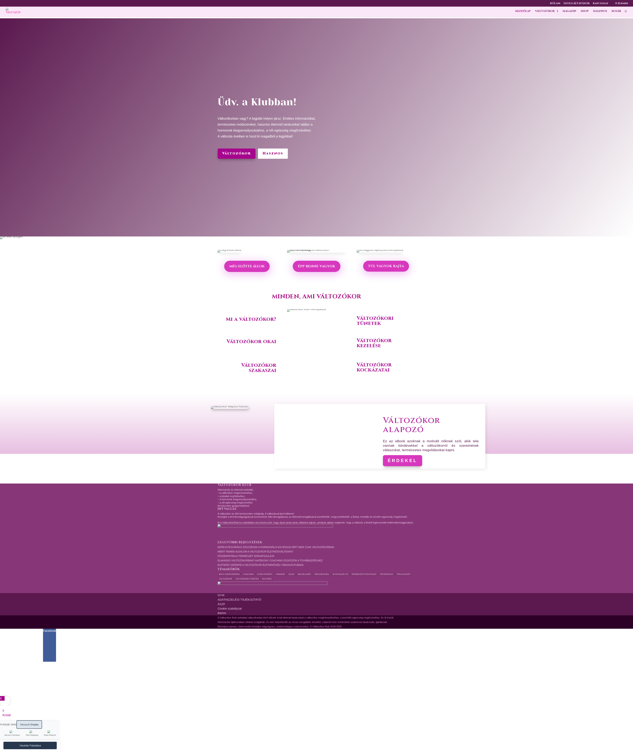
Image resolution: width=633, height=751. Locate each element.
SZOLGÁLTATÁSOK (576, 3)
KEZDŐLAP (523, 11)
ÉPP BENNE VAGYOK (316, 266)
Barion (222, 613)
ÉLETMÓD (267, 579)
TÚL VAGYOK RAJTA (386, 266)
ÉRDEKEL (402, 460)
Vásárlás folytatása (30, 745)
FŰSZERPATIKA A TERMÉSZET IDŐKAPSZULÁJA (246, 556)
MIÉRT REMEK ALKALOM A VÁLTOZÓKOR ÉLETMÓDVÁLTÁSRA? (255, 551)
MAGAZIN (569, 11)
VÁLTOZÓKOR (545, 11)
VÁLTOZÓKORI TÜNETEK (247, 579)
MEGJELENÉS (304, 574)
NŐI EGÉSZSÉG (321, 574)
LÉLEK (291, 574)
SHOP (585, 11)
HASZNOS (600, 11)
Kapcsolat (600, 3)
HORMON (280, 574)
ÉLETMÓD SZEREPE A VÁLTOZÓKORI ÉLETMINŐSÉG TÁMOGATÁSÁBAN (260, 565)
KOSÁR (616, 11)
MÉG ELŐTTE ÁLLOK (247, 266)
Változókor (236, 153)
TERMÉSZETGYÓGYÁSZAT (364, 574)
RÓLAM (555, 3)
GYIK (221, 595)
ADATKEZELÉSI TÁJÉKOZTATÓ (239, 599)
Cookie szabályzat (230, 608)
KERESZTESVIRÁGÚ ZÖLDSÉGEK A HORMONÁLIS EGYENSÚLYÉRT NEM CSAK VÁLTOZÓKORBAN (276, 547)
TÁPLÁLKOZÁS (403, 574)
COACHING (248, 574)
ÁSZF (221, 604)
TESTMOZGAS (386, 574)
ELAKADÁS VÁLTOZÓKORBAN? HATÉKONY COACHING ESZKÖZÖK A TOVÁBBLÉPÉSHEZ (270, 560)
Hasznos (273, 153)
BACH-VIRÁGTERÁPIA (229, 574)
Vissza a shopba (29, 724)
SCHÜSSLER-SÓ (340, 574)
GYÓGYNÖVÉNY (264, 574)
